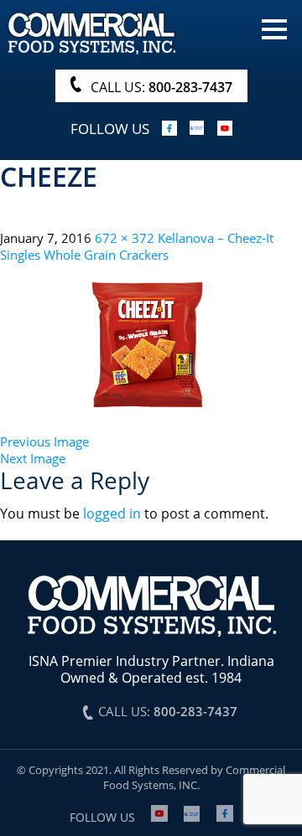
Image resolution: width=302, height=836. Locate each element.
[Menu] (274, 28)
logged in (112, 513)
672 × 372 (124, 238)
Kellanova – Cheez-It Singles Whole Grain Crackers (136, 246)
